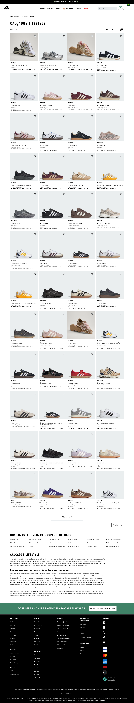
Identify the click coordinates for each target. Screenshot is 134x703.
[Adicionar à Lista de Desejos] (35, 36)
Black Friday (14, 539)
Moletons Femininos (112, 546)
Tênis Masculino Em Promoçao (112, 543)
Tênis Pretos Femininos (113, 539)
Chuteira (70, 543)
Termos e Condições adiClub (111, 689)
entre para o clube (121, 5)
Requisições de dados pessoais (38, 689)
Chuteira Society (54, 539)
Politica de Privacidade (95, 689)
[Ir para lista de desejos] (124, 9)
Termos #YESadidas (67, 694)
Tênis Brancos (91, 543)
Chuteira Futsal (73, 539)
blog (99, 5)
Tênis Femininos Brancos (57, 546)
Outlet (86, 9)
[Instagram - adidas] (113, 627)
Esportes (78, 9)
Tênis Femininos (15, 543)
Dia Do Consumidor (35, 539)
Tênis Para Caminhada (17, 546)
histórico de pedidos (110, 5)
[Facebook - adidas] (113, 622)
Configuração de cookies (22, 689)
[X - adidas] (113, 632)
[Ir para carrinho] (128, 9)
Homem (50, 9)
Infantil (58, 9)
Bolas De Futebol (73, 546)
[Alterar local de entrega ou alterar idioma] (128, 5)
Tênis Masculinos (34, 543)
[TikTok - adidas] (113, 637)
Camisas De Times (93, 539)
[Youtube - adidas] (113, 642)
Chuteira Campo (92, 546)
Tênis (31, 546)
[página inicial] (6, 8)
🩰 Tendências (68, 9)
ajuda (103, 5)
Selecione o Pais (84, 689)
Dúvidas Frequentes (73, 689)
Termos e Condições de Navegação (57, 689)
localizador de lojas (92, 5)
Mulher (42, 9)
